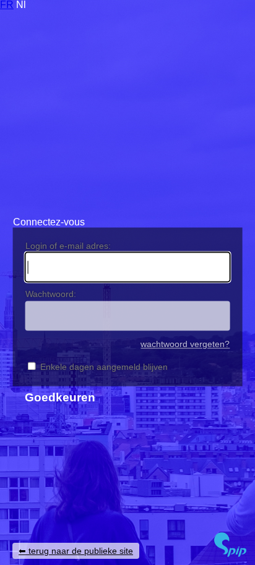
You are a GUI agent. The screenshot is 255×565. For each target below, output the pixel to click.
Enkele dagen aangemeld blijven (104, 367)
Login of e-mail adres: (68, 246)
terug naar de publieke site (80, 551)
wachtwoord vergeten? (185, 344)
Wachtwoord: (50, 294)
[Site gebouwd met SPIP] (230, 553)
